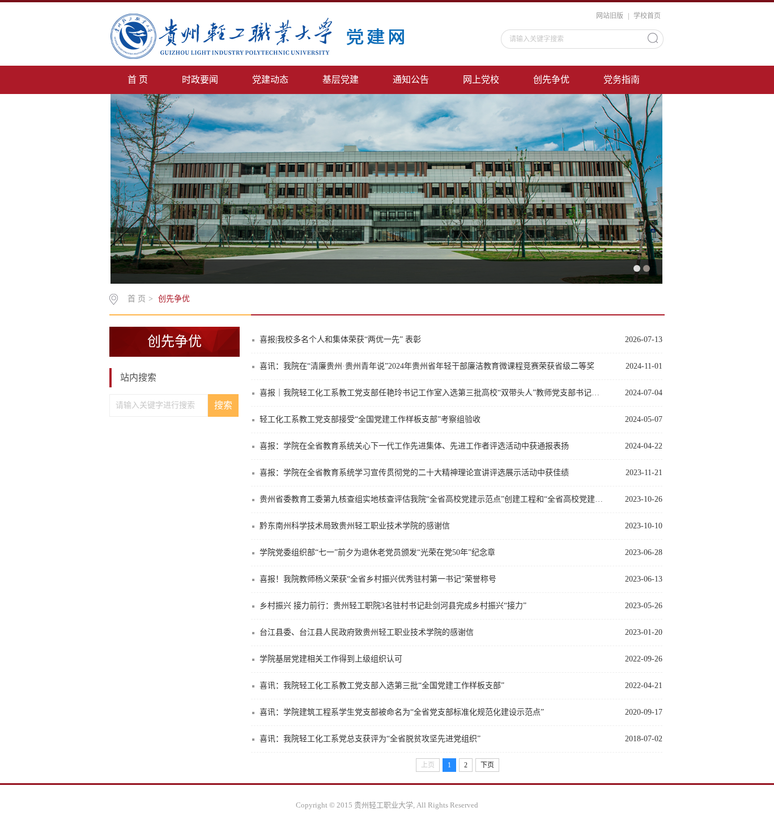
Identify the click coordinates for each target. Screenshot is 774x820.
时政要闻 (200, 79)
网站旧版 (609, 16)
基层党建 (340, 79)
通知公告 (411, 79)
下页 (487, 765)
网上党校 (481, 79)
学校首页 (647, 16)
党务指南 (621, 79)
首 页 (137, 79)
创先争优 (551, 79)
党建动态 (270, 79)
